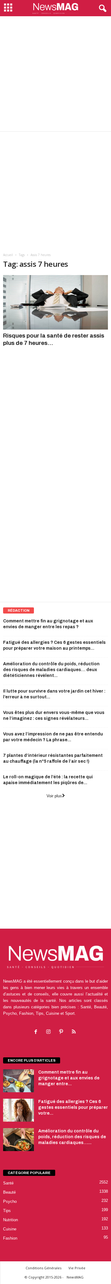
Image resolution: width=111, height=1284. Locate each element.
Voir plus (54, 796)
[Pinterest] (62, 1032)
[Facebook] (37, 1032)
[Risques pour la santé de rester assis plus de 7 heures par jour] (55, 302)
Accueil (8, 255)
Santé (8, 1183)
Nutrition (10, 1220)
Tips (7, 1210)
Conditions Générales (43, 1268)
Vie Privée (76, 1268)
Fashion (10, 1238)
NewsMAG (75, 1277)
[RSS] (74, 1032)
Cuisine (9, 1229)
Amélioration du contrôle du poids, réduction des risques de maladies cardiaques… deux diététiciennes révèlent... (51, 670)
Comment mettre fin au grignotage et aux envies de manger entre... (69, 1078)
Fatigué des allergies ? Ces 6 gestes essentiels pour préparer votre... (73, 1107)
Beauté (9, 1192)
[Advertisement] (55, 74)
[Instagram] (49, 1032)
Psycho (10, 1201)
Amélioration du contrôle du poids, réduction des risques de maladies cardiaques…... (72, 1137)
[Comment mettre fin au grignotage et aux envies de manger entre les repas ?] (18, 1080)
